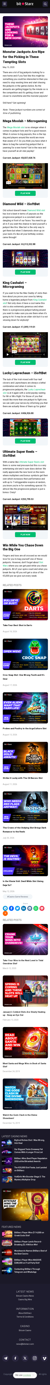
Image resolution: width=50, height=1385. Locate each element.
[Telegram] (5, 908)
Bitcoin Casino (25, 1330)
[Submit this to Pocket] (41, 908)
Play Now (25, 193)
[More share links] (5, 913)
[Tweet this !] (17, 908)
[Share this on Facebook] (11, 908)
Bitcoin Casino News (25, 1296)
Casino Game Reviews (18, 897)
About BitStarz (25, 1313)
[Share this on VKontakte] (29, 908)
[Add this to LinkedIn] (23, 908)
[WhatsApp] (35, 908)
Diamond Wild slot (36, 210)
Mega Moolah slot (16, 127)
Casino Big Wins (25, 1299)
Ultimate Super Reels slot (31, 462)
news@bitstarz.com (25, 1344)
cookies (27, 1375)
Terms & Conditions (25, 1317)
